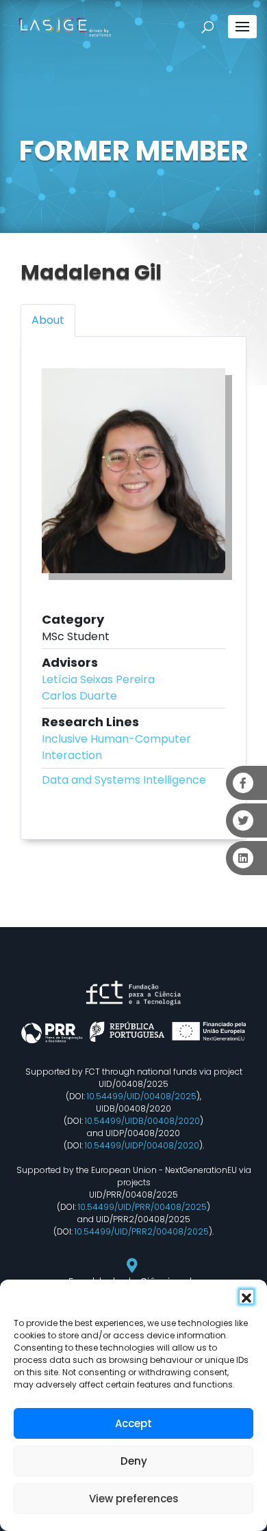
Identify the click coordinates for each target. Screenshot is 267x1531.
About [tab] (47, 320)
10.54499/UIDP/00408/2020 (142, 1145)
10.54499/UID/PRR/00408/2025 (142, 1207)
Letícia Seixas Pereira (98, 679)
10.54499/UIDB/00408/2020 (142, 1121)
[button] (246, 1297)
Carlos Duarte (79, 696)
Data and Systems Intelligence (124, 780)
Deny (133, 1461)
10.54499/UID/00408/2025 (141, 1096)
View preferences (134, 1498)
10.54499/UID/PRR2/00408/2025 (142, 1231)
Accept (133, 1423)
